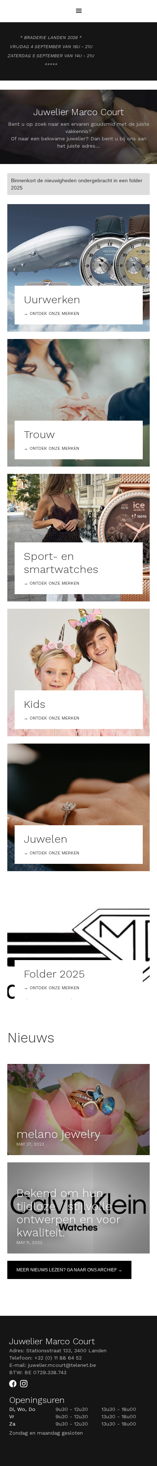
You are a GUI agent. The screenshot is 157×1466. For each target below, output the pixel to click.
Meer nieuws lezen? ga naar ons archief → (69, 1269)
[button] (79, 11)
